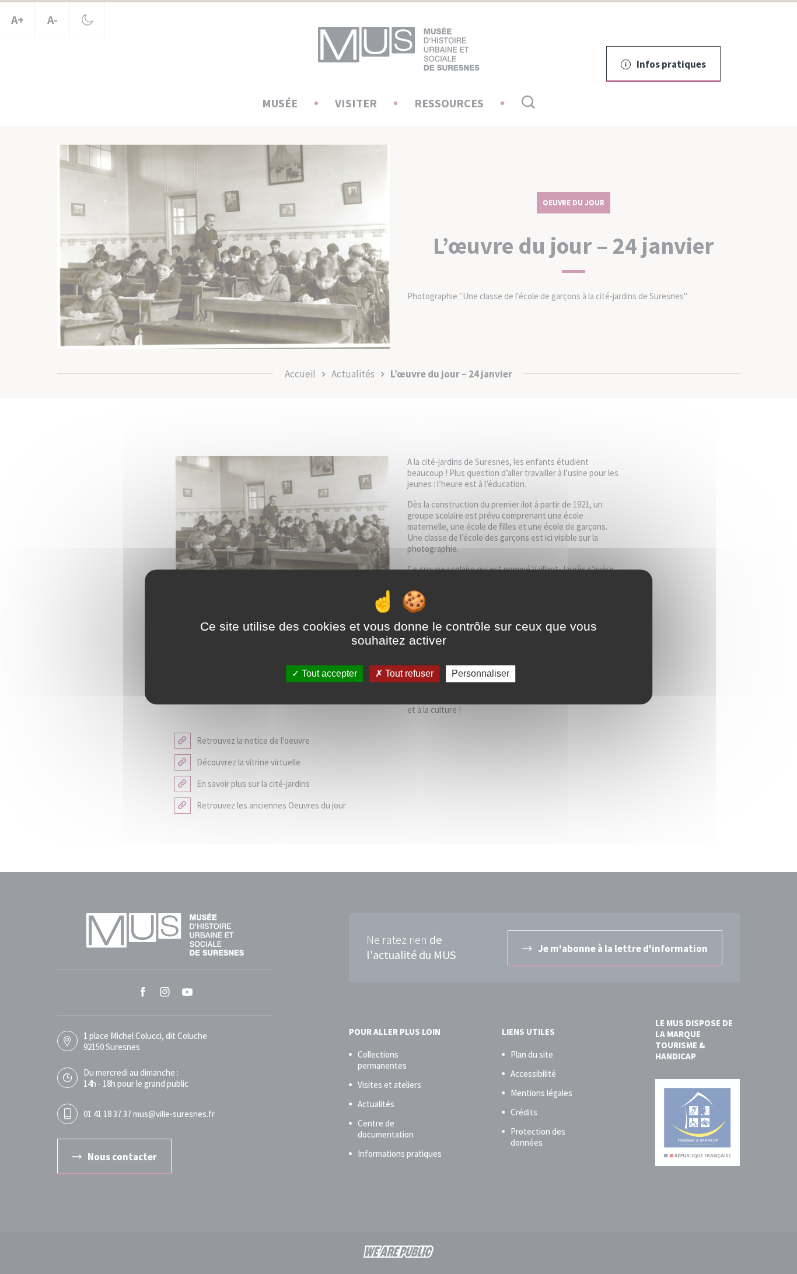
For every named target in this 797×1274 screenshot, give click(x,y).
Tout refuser (408, 673)
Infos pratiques (671, 64)
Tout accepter (328, 673)
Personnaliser (480, 673)
